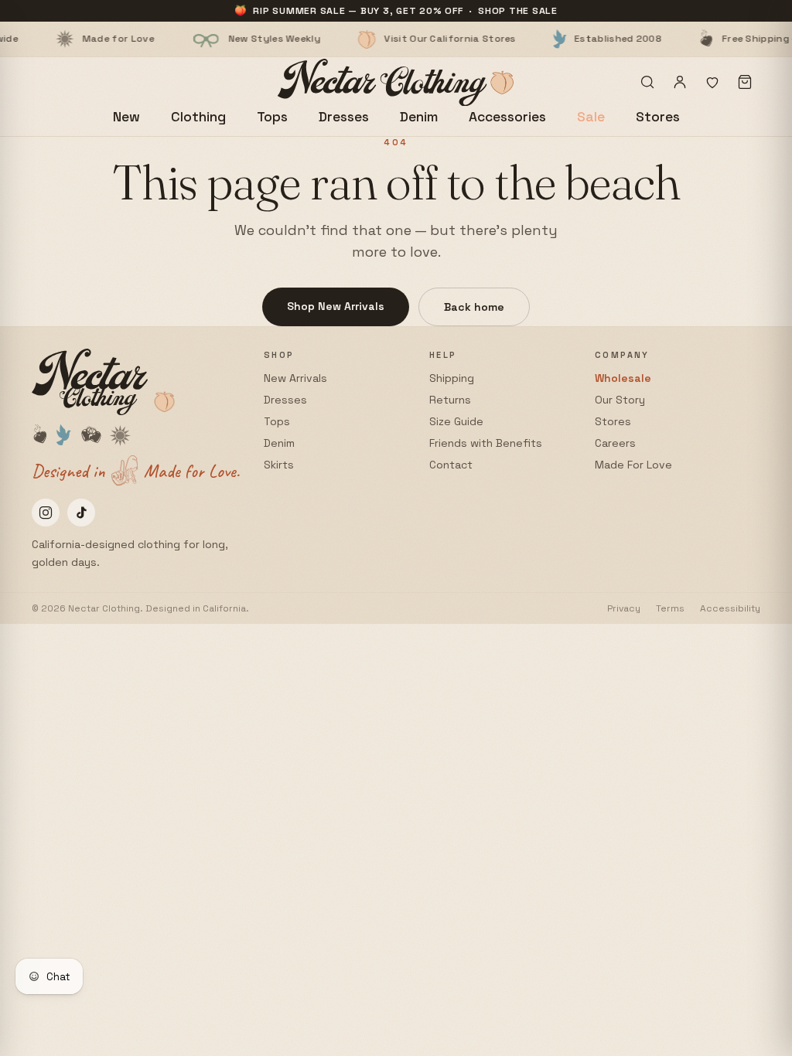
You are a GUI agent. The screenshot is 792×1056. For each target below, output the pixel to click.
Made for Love (64, 38)
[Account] (679, 81)
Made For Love (633, 465)
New (126, 116)
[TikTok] (81, 512)
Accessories (507, 116)
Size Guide (456, 421)
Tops (272, 116)
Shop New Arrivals (335, 306)
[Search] (647, 81)
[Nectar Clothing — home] (396, 82)
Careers (615, 443)
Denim (419, 116)
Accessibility (730, 608)
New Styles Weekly (220, 38)
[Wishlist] (712, 81)
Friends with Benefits (485, 443)
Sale (591, 116)
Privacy (623, 608)
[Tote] (744, 81)
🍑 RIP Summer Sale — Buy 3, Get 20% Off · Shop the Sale (396, 11)
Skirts (279, 465)
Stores (658, 116)
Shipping (451, 378)
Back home (474, 307)
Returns (450, 400)
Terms (670, 608)
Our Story (620, 400)
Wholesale (623, 378)
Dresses (344, 116)
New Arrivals (295, 378)
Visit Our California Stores (396, 38)
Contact (451, 465)
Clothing (198, 116)
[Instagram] (46, 512)
